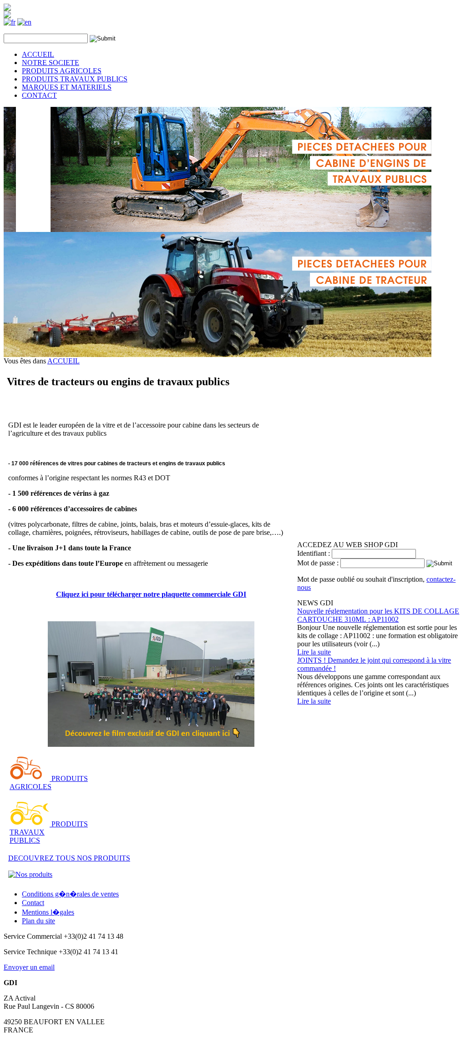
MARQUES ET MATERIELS (66, 87)
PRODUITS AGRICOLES (61, 71)
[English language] (24, 22)
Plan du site (38, 921)
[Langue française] (9, 22)
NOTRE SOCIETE (50, 62)
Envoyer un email (29, 967)
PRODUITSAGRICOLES (49, 782)
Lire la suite (314, 652)
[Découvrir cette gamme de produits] (30, 778)
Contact (33, 902)
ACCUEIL (38, 54)
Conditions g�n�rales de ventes (70, 894)
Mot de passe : (318, 563)
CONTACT (39, 95)
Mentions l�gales (48, 912)
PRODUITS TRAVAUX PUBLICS (74, 79)
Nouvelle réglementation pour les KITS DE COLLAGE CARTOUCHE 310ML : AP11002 (378, 615)
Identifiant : (314, 553)
